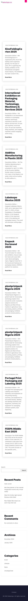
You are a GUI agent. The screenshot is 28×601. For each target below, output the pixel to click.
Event (6, 560)
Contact (14, 592)
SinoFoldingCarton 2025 (13, 50)
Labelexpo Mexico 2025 (12, 199)
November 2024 (9, 539)
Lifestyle (6, 563)
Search (3, 467)
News (6, 567)
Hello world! (7, 484)
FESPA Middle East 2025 (13, 430)
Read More (8, 77)
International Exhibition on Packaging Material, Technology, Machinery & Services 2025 (13, 101)
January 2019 (8, 542)
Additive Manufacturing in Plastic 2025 (13, 155)
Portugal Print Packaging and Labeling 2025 (13, 381)
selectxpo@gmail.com (11, 45)
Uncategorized (8, 570)
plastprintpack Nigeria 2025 (13, 287)
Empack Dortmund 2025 (11, 244)
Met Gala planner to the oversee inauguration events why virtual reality (13, 489)
